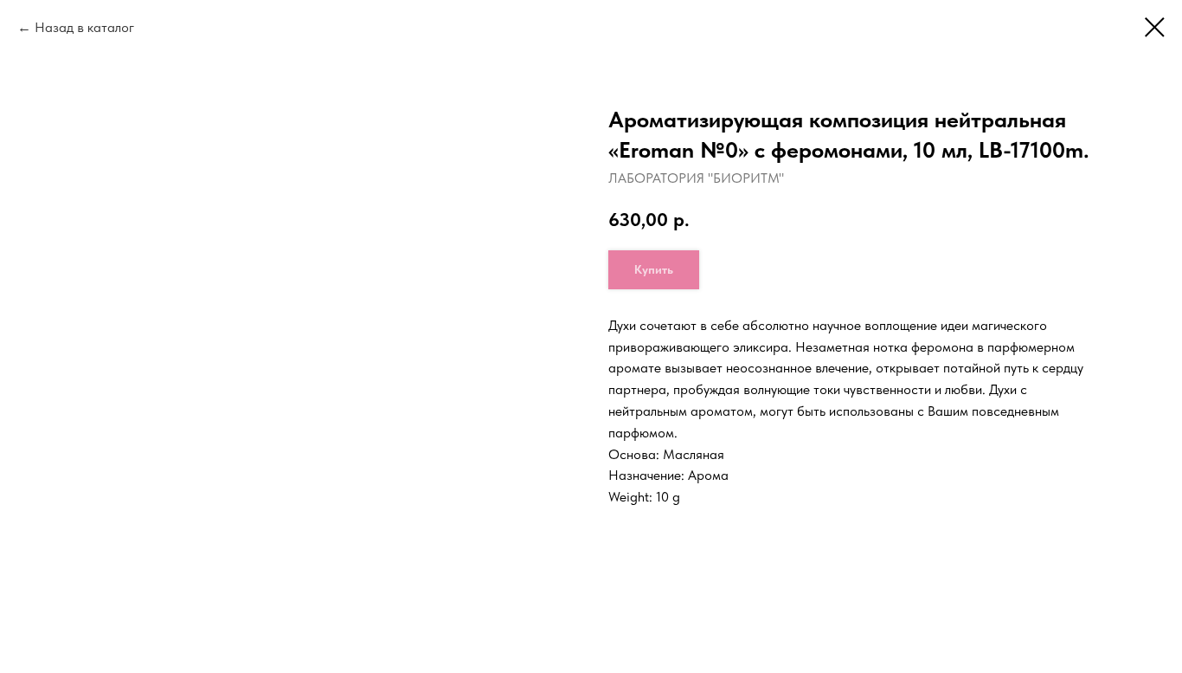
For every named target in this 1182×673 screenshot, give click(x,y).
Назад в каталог (84, 27)
